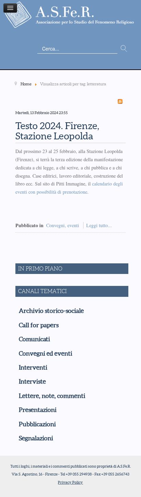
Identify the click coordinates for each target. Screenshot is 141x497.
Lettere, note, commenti (52, 395)
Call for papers (39, 325)
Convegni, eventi (62, 225)
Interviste (32, 381)
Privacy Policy (70, 482)
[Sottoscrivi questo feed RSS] (120, 101)
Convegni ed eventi (45, 353)
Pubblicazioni (37, 424)
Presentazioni (37, 409)
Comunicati (34, 339)
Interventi (33, 367)
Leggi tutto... (99, 225)
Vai (124, 49)
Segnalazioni (36, 438)
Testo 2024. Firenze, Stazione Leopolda (57, 131)
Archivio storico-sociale (51, 310)
